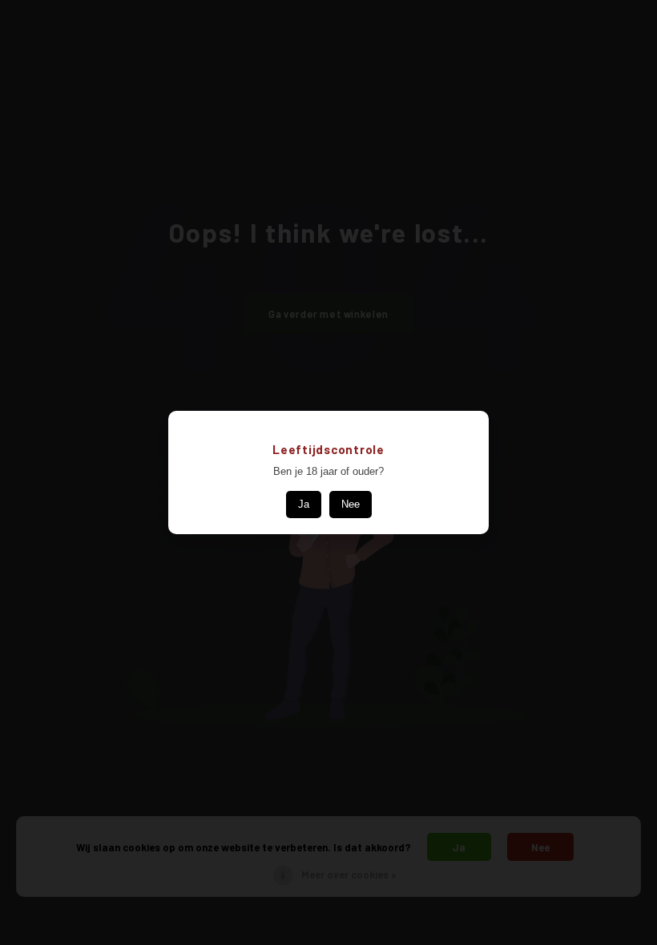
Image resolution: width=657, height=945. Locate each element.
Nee (350, 504)
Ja (303, 504)
